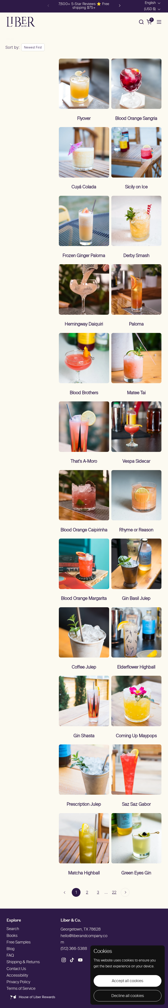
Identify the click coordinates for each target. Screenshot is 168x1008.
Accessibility (17, 975)
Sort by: (12, 47)
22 (115, 892)
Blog (10, 949)
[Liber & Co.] (21, 22)
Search (13, 929)
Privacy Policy (18, 982)
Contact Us (16, 969)
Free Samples (19, 942)
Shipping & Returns (23, 962)
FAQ (10, 955)
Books (12, 936)
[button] (141, 22)
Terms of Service (21, 988)
